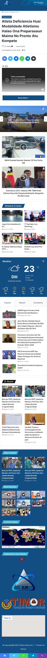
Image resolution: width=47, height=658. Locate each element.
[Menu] (1, 8)
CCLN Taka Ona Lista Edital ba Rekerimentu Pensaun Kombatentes (11, 429)
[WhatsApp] (22, 58)
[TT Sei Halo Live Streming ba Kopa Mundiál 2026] (34, 216)
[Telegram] (27, 58)
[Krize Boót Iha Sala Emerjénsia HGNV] (9, 368)
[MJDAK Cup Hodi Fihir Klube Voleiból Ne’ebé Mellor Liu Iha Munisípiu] (34, 238)
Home (5, 12)
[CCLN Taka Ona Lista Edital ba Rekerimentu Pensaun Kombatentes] (12, 419)
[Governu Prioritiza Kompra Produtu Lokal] (23, 503)
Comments (38, 303)
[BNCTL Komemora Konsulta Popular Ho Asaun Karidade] (23, 512)
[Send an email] (12, 46)
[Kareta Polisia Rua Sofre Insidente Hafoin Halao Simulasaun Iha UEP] (9, 495)
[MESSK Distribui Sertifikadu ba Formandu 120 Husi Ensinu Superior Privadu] (9, 503)
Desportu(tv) (14, 12)
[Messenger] (16, 58)
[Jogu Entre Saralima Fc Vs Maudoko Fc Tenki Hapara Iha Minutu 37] (12, 216)
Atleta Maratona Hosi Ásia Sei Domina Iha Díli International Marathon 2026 (23, 121)
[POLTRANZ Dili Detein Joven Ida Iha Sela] (23, 494)
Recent (22, 303)
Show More (23, 98)
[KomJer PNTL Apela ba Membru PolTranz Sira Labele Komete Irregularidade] (12, 391)
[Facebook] (4, 58)
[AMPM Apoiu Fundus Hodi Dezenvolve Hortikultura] (9, 313)
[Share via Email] (33, 58)
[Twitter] (10, 58)
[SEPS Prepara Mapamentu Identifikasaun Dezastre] (9, 512)
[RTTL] (23, 2)
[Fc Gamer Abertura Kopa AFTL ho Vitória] (12, 238)
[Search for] (46, 8)
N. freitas (8, 46)
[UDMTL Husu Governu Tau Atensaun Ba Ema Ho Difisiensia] (38, 494)
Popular (7, 303)
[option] (23, 119)
